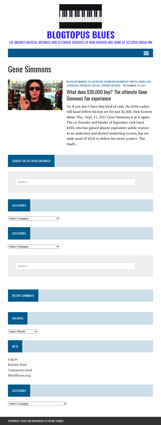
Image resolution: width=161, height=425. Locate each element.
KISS (142, 81)
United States (110, 85)
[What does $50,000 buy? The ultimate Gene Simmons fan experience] (35, 107)
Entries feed (17, 364)
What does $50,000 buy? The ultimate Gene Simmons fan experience (107, 95)
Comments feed (20, 370)
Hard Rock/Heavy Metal (121, 81)
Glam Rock (95, 81)
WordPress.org (19, 375)
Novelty (85, 85)
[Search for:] (75, 181)
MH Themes (58, 421)
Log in (12, 359)
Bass (70, 81)
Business (80, 81)
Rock (96, 85)
